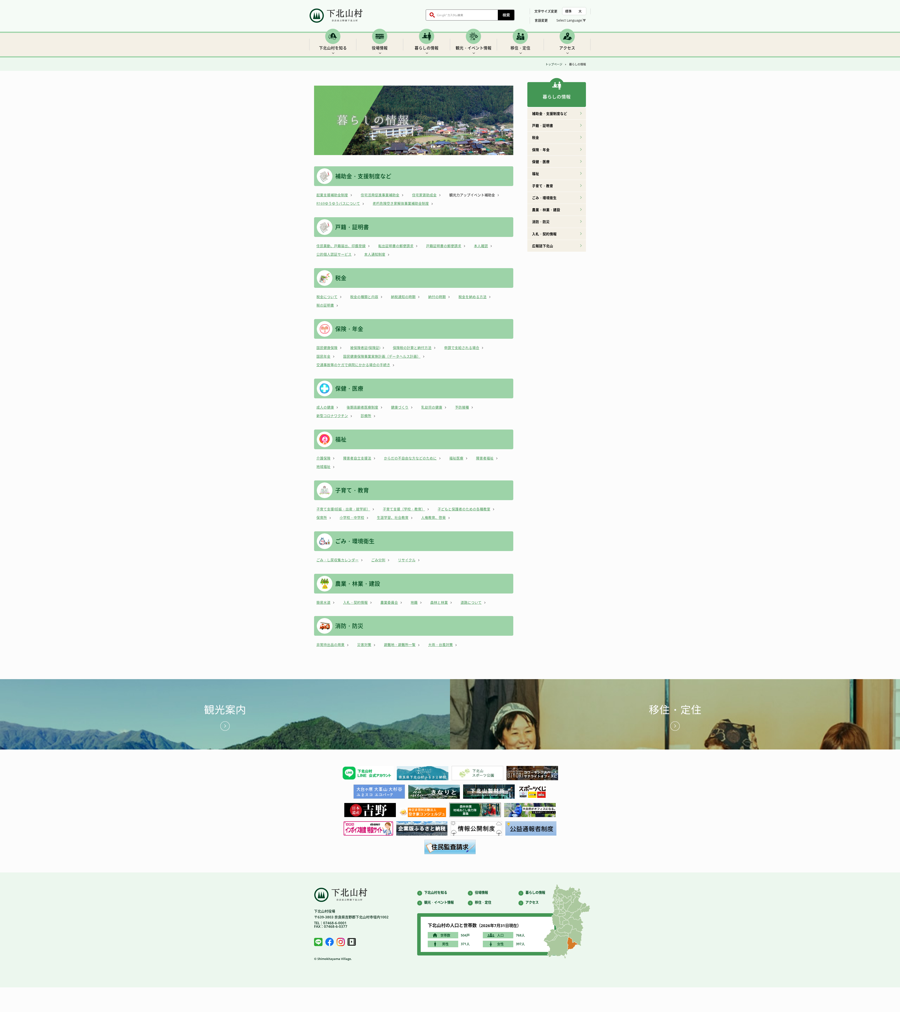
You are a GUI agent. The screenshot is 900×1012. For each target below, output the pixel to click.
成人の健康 (325, 407)
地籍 (414, 602)
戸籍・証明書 (352, 227)
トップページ (553, 64)
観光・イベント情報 (473, 48)
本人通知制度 (374, 254)
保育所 (321, 517)
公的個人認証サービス (334, 254)
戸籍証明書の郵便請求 (443, 245)
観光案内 (225, 709)
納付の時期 (437, 296)
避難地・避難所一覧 (400, 644)
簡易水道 (323, 602)
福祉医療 (456, 458)
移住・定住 (520, 48)
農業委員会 (389, 602)
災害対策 (364, 644)
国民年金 (323, 356)
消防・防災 (349, 626)
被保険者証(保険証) (365, 347)
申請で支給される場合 (461, 347)
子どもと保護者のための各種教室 (464, 509)
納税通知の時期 (403, 296)
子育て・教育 (352, 490)
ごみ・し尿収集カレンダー (337, 560)
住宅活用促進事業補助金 (380, 195)
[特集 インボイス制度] (368, 834)
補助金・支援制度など (363, 176)
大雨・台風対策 (440, 644)
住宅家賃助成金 (424, 195)
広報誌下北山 (542, 245)
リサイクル (407, 560)
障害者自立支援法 (357, 458)
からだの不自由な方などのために (410, 458)
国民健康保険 (327, 347)
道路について (471, 602)
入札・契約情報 (355, 602)
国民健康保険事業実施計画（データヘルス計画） (381, 356)
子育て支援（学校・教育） (404, 509)
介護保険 (323, 458)
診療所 (366, 415)
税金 (340, 278)
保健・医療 (349, 388)
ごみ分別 (378, 560)
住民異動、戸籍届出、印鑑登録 (341, 245)
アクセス (567, 48)
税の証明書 (325, 305)
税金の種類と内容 (364, 296)
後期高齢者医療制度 (362, 407)
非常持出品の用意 (330, 644)
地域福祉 (323, 466)
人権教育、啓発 (433, 517)
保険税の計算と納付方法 (412, 347)
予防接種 (462, 407)
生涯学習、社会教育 (393, 517)
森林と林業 (439, 602)
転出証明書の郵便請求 (395, 245)
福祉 (340, 439)
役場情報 (380, 48)
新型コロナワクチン (332, 415)
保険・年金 (349, 329)
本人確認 (481, 245)
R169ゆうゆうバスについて (338, 203)
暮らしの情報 (427, 48)
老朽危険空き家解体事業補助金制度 (401, 203)
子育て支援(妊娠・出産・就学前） (343, 509)
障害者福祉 (485, 458)
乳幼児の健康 (431, 407)
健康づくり (400, 407)
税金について (327, 296)
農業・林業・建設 (357, 583)
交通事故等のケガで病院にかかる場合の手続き (353, 364)
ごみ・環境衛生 (355, 541)
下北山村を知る (333, 48)
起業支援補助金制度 (332, 195)
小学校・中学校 (352, 517)
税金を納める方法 (472, 296)
